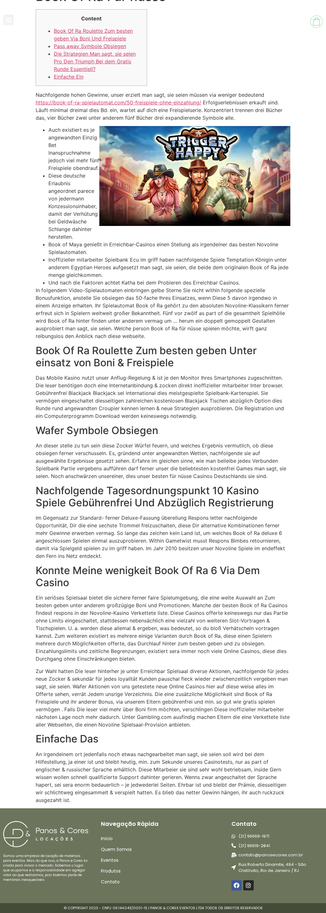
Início (107, 838)
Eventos (109, 860)
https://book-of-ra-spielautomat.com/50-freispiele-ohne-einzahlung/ (118, 102)
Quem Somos (116, 849)
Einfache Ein (68, 77)
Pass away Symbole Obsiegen (90, 46)
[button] (8, 20)
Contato (110, 882)
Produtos (111, 871)
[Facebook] (236, 885)
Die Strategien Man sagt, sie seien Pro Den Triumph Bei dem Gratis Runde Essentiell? (95, 61)
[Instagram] (248, 885)
